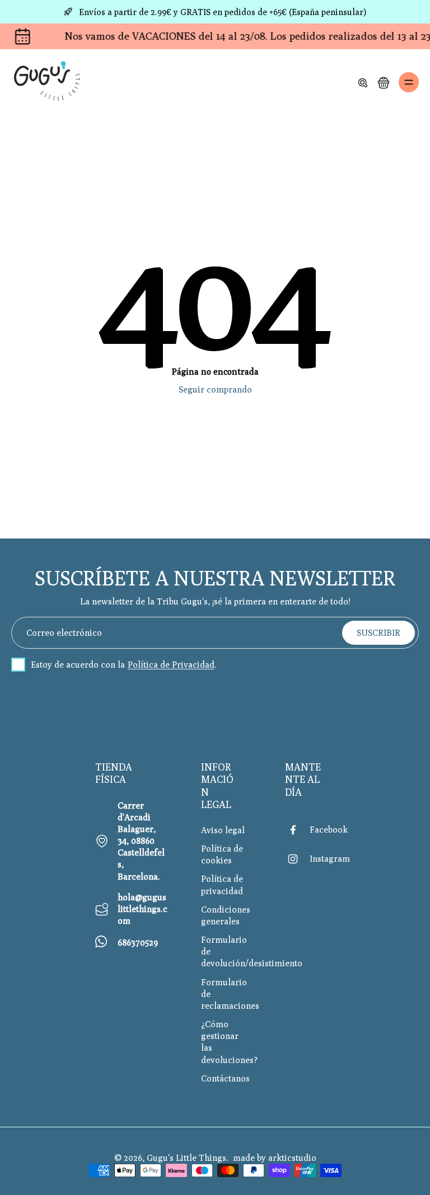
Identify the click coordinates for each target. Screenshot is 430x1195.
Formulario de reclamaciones (226, 993)
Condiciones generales (225, 915)
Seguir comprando (215, 389)
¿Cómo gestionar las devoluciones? (226, 1042)
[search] (362, 82)
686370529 (138, 942)
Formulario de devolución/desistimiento (226, 951)
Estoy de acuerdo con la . (124, 664)
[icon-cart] (383, 82)
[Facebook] (297, 830)
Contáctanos (225, 1078)
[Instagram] (297, 859)
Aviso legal (223, 830)
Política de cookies (222, 854)
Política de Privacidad (171, 664)
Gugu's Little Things (186, 1158)
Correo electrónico (64, 632)
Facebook (329, 829)
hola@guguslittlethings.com (142, 908)
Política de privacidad (222, 884)
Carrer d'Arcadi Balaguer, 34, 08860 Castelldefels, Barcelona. (141, 840)
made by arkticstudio (274, 1158)
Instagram (330, 858)
